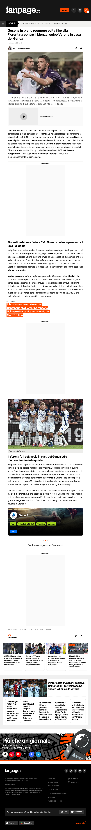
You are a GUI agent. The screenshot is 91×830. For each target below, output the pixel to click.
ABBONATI (64, 10)
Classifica (46, 24)
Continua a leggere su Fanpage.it (45, 545)
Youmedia (51, 778)
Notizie (36, 630)
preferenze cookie (55, 801)
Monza (30, 630)
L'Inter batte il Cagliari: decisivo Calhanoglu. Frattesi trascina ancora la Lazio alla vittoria (66, 686)
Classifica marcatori (60, 24)
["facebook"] (31, 754)
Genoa (24, 630)
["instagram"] (11, 754)
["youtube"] (18, 754)
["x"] (25, 754)
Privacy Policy (53, 786)
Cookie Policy (53, 790)
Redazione (51, 797)
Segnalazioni (53, 782)
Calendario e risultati (30, 24)
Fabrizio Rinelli (24, 48)
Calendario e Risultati (26, 524)
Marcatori (51, 524)
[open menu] (3, 24)
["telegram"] (38, 754)
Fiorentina (17, 630)
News (13, 524)
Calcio (10, 630)
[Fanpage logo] (20, 10)
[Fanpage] (13, 771)
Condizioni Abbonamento (57, 793)
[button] (81, 48)
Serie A (11, 23)
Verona (48, 630)
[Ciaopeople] (80, 824)
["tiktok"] (5, 754)
